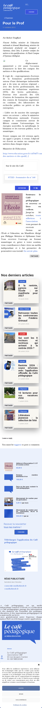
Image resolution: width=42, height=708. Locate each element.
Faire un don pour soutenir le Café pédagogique (27, 487)
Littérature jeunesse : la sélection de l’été (28, 418)
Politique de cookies (20, 705)
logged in (17, 445)
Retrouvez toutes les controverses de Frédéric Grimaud (28, 317)
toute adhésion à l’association (33, 218)
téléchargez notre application (27, 619)
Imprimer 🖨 (22, 188)
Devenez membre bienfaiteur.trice (27, 475)
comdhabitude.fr (11, 589)
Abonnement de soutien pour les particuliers (27, 499)
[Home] (12, 14)
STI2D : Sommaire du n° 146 (21, 177)
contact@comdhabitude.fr (15, 586)
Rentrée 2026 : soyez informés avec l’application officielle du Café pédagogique (28, 370)
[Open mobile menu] (27, 4)
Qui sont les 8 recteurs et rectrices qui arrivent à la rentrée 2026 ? (28, 343)
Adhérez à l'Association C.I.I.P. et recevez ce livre (27, 464)
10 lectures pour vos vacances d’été (28, 395)
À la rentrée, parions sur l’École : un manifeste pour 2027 (28, 290)
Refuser (21, 694)
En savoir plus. (31, 251)
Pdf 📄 (35, 188)
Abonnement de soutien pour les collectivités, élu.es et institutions (27, 511)
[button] (39, 665)
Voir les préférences (21, 699)
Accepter (21, 688)
